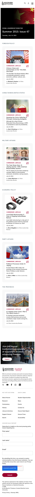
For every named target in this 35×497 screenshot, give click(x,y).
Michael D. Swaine (13, 81)
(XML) (17, 492)
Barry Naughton (12, 228)
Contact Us (21, 407)
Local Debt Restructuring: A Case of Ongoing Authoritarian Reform (16, 197)
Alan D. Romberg (12, 129)
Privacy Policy (6, 492)
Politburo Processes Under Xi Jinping (16, 245)
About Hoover (6, 397)
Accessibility (21, 417)
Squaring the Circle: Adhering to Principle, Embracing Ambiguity (15, 100)
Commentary (6, 404)
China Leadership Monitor (12, 28)
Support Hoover (6, 414)
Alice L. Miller (11, 275)
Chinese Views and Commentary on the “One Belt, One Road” (17, 51)
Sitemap (13, 492)
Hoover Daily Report (23, 411)
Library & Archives (7, 411)
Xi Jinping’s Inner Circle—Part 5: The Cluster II (16, 294)
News (19, 401)
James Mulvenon (12, 178)
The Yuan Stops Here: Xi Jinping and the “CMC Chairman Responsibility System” (16, 149)
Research (5, 401)
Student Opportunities (24, 397)
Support (7, 359)
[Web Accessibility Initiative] (7, 3)
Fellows (4, 407)
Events (20, 404)
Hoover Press (22, 414)
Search (4, 417)
